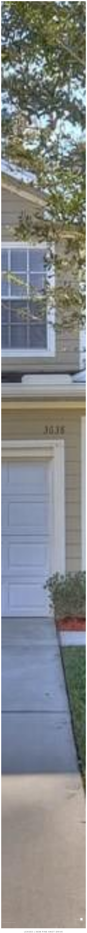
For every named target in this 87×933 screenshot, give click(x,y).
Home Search (52, 4)
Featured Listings (42, 4)
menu (80, 4)
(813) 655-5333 (73, 4)
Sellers (59, 4)
